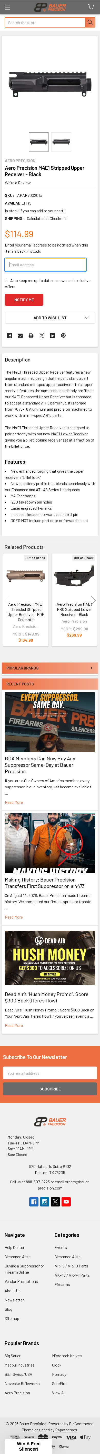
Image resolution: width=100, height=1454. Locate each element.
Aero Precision (17, 1392)
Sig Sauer (13, 1355)
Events (61, 1247)
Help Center (14, 1247)
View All (58, 1392)
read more (14, 802)
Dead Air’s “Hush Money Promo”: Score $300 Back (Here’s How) (46, 997)
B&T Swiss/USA (18, 1374)
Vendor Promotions (21, 1281)
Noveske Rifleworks (22, 1383)
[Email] (20, 335)
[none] (50, 84)
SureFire (59, 1383)
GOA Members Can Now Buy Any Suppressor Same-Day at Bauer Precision (40, 764)
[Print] (31, 335)
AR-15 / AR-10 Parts (71, 1265)
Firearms (62, 1284)
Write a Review (18, 182)
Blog (8, 1309)
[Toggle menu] (7, 7)
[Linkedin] (52, 335)
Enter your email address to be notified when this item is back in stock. (46, 247)
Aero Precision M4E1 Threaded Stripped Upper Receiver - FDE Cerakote (25, 612)
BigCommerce (81, 1423)
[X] (41, 335)
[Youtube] (66, 1201)
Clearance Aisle (18, 1256)
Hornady (59, 1374)
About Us (13, 1290)
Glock (57, 1364)
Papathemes (66, 1429)
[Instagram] (44, 1201)
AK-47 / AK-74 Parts (72, 1275)
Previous (7, 601)
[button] (50, 318)
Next (93, 601)
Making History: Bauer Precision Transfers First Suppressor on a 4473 (45, 882)
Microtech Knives (67, 1355)
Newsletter (14, 1299)
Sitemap (12, 1318)
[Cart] (92, 7)
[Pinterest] (63, 335)
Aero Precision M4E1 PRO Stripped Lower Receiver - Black (74, 609)
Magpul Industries (20, 1364)
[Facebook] (9, 335)
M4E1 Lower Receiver (69, 433)
